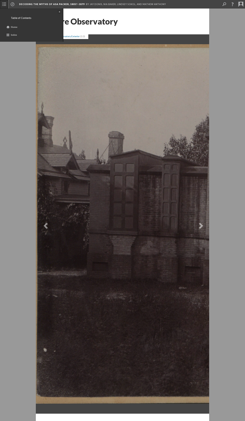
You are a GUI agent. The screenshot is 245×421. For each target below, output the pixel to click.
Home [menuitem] (14, 27)
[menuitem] (4, 4)
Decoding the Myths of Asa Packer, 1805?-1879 (52, 4)
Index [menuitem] (14, 35)
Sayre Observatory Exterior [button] (65, 36)
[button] (232, 4)
